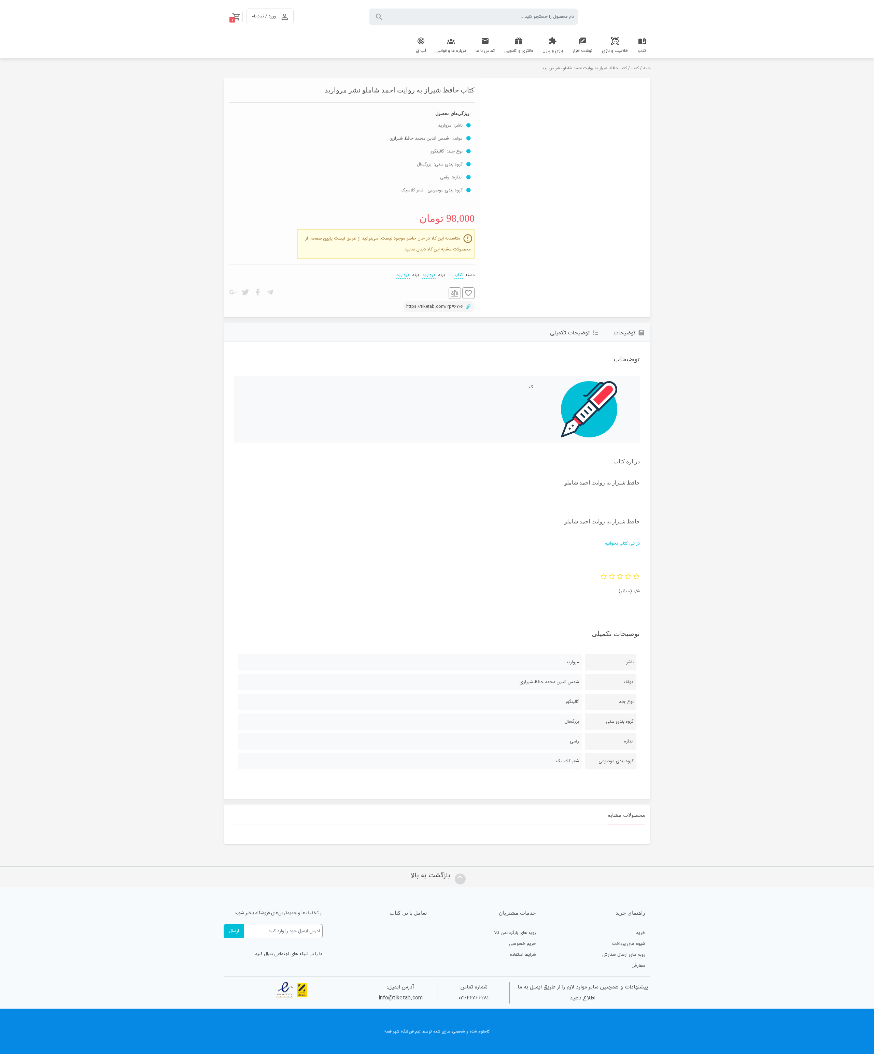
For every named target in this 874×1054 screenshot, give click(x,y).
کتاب (635, 68)
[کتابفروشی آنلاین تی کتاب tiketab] (619, 16)
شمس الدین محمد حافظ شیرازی (419, 138)
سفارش (638, 965)
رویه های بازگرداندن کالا (515, 932)
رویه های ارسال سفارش (623, 954)
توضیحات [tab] (624, 333)
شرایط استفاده (523, 954)
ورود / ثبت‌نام (264, 16)
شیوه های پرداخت (628, 943)
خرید (640, 932)
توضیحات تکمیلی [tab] (570, 333)
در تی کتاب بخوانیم (621, 543)
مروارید (429, 274)
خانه (646, 68)
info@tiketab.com (401, 998)
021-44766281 (474, 998)
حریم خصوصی (522, 943)
